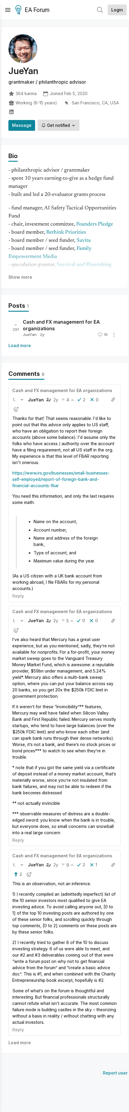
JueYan (30, 334)
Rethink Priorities (66, 232)
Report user (115, 1072)
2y (55, 399)
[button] (14, 399)
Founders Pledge (94, 224)
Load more (19, 345)
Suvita (83, 240)
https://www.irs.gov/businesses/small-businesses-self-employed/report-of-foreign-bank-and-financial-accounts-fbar (61, 479)
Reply (18, 595)
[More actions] (114, 335)
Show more (20, 277)
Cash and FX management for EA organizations (62, 390)
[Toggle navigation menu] (7, 9)
